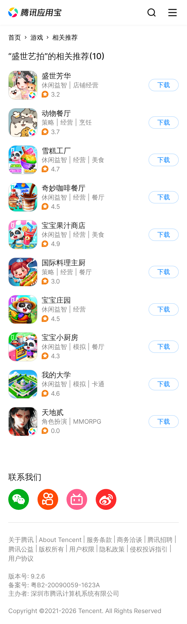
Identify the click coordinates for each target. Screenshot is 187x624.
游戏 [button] (36, 37)
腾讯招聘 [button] (160, 539)
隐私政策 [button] (112, 549)
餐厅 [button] (98, 197)
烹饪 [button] (85, 122)
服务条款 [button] (99, 539)
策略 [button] (48, 122)
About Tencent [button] (60, 539)
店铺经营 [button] (85, 85)
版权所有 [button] (51, 549)
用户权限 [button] (81, 549)
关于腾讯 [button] (21, 539)
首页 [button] (14, 37)
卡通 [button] (98, 384)
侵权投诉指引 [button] (149, 549)
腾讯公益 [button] (21, 549)
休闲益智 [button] (54, 85)
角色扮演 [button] (54, 421)
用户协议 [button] (21, 558)
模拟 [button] (79, 346)
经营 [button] (66, 122)
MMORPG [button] (87, 421)
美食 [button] (98, 160)
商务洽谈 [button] (129, 539)
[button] (34, 13)
